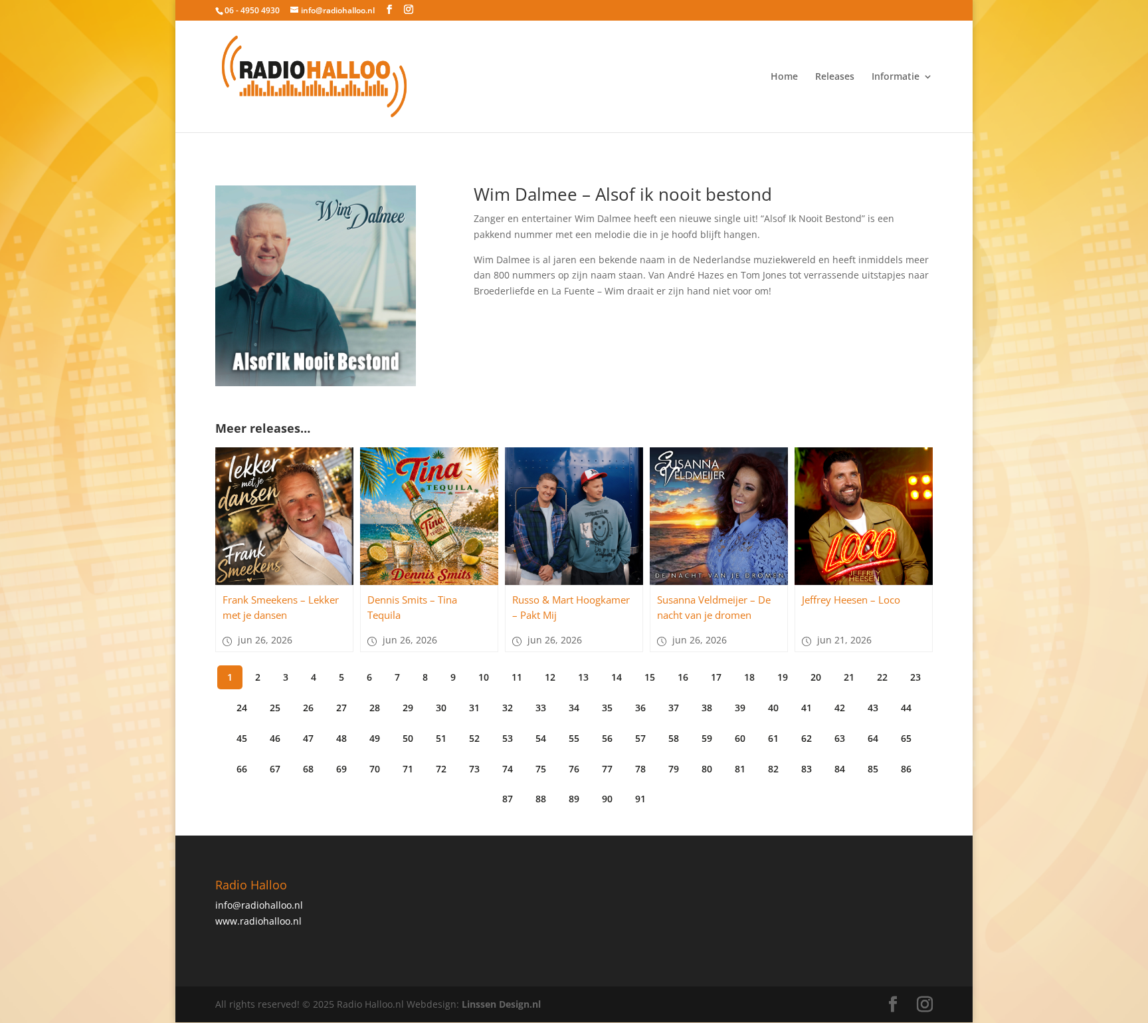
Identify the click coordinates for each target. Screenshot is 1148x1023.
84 (839, 768)
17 (716, 677)
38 (707, 707)
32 (507, 707)
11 (517, 677)
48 (341, 738)
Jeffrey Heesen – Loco (851, 599)
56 (607, 738)
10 (483, 677)
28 (374, 707)
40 (773, 707)
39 (740, 707)
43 (873, 707)
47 (308, 738)
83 (806, 768)
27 (341, 707)
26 (308, 707)
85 (873, 768)
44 (906, 707)
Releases (834, 77)
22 (882, 677)
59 (707, 738)
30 (441, 707)
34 (574, 707)
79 (673, 768)
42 (839, 707)
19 (782, 677)
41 (806, 707)
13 (583, 677)
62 (806, 738)
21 (849, 677)
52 (474, 738)
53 (507, 738)
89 (574, 798)
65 (906, 738)
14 (616, 677)
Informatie (895, 77)
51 (441, 738)
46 (275, 738)
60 (740, 738)
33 (540, 707)
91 (640, 798)
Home (784, 77)
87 (507, 798)
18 (749, 677)
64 (873, 738)
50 (408, 738)
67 (275, 768)
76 (574, 768)
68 (308, 768)
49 (374, 738)
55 (574, 738)
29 (408, 707)
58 (673, 738)
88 (540, 798)
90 (607, 798)
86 (906, 768)
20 (816, 677)
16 (683, 677)
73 (474, 768)
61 (773, 738)
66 (242, 768)
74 (507, 768)
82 (773, 768)
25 (275, 707)
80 (707, 768)
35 (607, 707)
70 (374, 768)
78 (640, 768)
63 (839, 738)
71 (408, 768)
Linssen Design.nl (501, 1004)
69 (341, 768)
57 (640, 738)
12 (550, 677)
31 (474, 707)
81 (740, 768)
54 (540, 738)
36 (640, 707)
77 (607, 768)
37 (673, 707)
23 (915, 677)
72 (441, 768)
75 (540, 768)
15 (649, 677)
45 (242, 738)
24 (242, 707)
